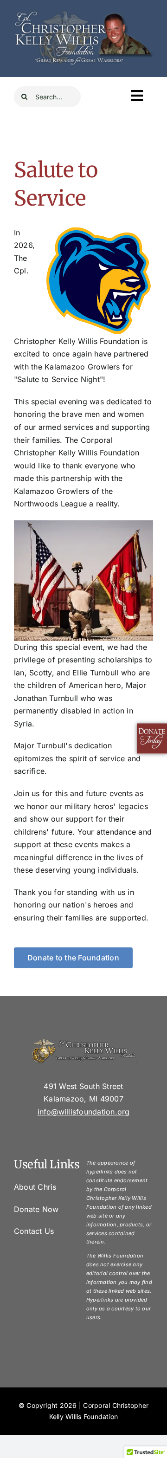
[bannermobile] (83, 10)
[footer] (83, 1041)
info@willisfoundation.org (84, 1111)
